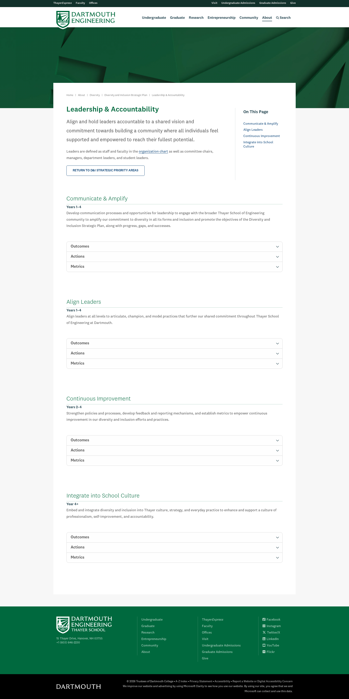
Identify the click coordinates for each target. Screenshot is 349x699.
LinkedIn (273, 639)
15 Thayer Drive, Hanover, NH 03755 (79, 638)
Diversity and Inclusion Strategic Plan (125, 95)
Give (293, 3)
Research (196, 18)
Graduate (177, 18)
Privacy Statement (201, 681)
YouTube (273, 645)
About (267, 18)
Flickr (271, 652)
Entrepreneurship (221, 18)
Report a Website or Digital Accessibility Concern (262, 681)
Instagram (274, 626)
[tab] (174, 246)
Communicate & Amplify (260, 123)
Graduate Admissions (272, 3)
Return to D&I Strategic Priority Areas (105, 170)
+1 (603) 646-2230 (68, 642)
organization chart (153, 151)
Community (249, 18)
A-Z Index (181, 681)
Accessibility (222, 681)
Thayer (62, 3)
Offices (93, 3)
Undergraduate (154, 18)
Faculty (80, 3)
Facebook (273, 619)
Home (69, 95)
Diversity (95, 95)
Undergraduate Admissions (238, 3)
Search (285, 18)
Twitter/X (273, 632)
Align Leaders (253, 130)
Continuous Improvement (261, 136)
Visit (214, 3)
